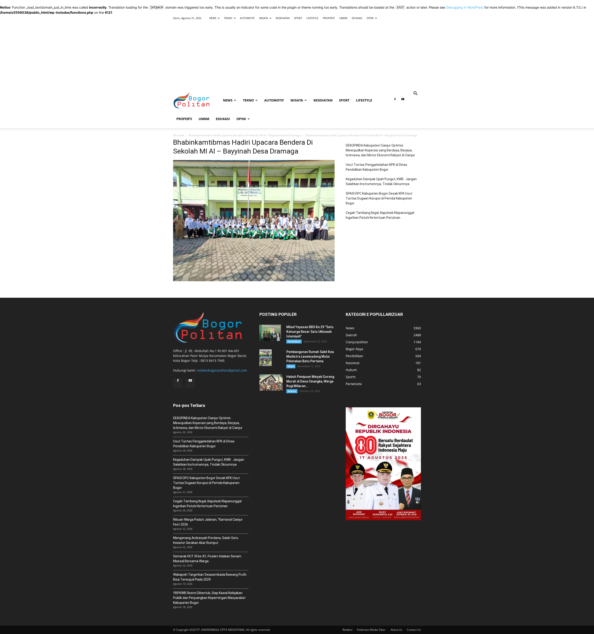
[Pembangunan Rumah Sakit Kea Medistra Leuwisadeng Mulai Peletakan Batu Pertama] (265, 358)
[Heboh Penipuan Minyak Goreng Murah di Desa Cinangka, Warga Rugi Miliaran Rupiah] (271, 382)
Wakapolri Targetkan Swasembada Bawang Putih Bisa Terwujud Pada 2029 (209, 577)
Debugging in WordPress (465, 7)
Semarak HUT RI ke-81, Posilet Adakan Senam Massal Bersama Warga (207, 558)
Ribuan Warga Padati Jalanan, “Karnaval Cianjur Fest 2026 (208, 522)
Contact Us (414, 630)
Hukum (292, 391)
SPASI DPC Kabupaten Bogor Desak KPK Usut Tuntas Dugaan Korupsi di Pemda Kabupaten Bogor (379, 198)
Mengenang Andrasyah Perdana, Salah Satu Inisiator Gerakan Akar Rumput (205, 540)
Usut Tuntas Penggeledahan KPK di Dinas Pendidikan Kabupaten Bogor (376, 167)
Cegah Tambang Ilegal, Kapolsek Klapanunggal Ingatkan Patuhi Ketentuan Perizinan (380, 215)
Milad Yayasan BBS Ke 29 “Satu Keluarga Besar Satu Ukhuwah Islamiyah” (309, 331)
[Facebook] (394, 100)
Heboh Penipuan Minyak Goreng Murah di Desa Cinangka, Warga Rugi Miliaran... (310, 381)
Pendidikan (294, 341)
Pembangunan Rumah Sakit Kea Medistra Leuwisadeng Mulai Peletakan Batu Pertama (310, 356)
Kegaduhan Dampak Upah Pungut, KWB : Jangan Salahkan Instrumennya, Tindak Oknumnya (381, 181)
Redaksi (347, 630)
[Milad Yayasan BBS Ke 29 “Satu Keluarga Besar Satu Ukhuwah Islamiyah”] (270, 333)
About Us (396, 630)
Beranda (178, 135)
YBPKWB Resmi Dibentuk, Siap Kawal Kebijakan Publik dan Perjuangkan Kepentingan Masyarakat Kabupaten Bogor (209, 598)
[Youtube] (402, 100)
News (291, 366)
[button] (415, 94)
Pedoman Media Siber (371, 630)
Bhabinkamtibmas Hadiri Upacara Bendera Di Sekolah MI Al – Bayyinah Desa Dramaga (245, 135)
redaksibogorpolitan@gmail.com (222, 370)
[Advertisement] (297, 56)
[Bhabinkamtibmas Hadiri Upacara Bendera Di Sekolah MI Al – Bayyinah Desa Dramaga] (254, 280)
